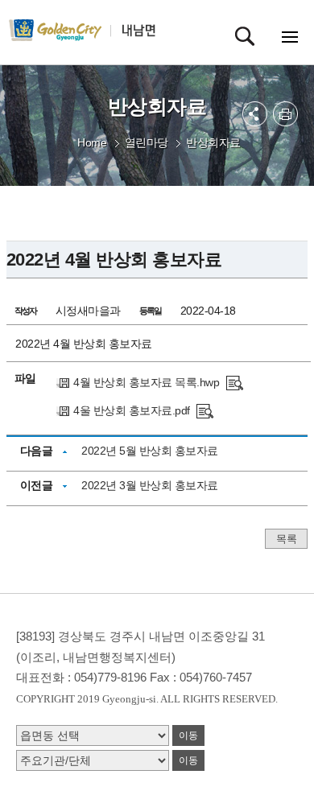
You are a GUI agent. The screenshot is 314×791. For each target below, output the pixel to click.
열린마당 (146, 142)
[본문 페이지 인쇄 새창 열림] (285, 113)
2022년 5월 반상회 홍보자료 (149, 450)
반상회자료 (213, 142)
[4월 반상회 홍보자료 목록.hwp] (234, 382)
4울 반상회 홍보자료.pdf (131, 410)
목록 (286, 539)
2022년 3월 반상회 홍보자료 (149, 485)
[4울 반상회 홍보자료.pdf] (204, 410)
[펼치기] (254, 113)
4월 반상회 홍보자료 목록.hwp (146, 382)
